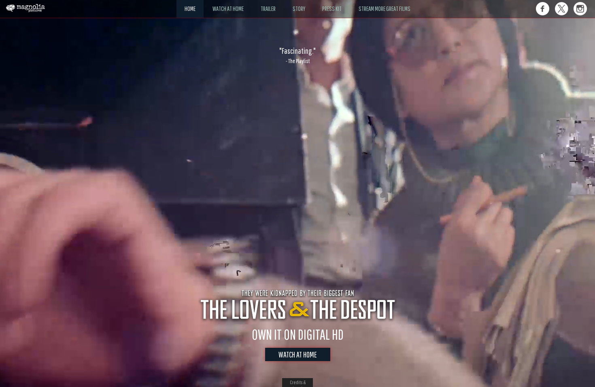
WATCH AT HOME (297, 354)
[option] (297, 55)
